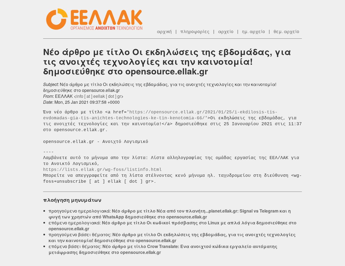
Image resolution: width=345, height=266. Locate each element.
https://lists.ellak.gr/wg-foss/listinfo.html (102, 169)
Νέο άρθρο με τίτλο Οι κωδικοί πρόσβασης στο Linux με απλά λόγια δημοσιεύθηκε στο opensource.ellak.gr (172, 226)
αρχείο (225, 31)
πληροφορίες (194, 31)
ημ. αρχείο (253, 31)
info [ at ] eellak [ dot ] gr (98, 96)
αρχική (164, 31)
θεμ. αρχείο (286, 31)
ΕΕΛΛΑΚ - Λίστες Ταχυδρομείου (97, 19)
